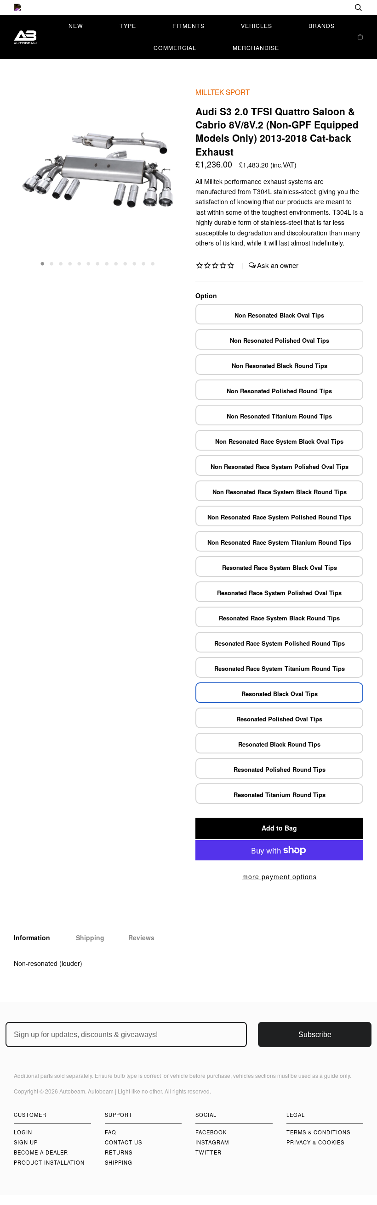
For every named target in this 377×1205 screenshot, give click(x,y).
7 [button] (98, 263)
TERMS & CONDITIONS (318, 1132)
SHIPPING (118, 1162)
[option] (188, 7)
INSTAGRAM (212, 1142)
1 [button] (42, 263)
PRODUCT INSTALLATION (49, 1162)
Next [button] (165, 177)
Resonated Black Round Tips (279, 744)
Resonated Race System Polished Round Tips (279, 643)
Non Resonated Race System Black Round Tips (279, 491)
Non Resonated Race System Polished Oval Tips (279, 466)
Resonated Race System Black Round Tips (279, 618)
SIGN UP (26, 1142)
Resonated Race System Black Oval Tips (279, 567)
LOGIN (23, 1132)
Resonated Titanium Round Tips (280, 794)
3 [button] (61, 263)
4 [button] (70, 263)
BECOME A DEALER (41, 1152)
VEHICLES (256, 25)
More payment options (279, 876)
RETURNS (118, 1152)
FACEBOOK (211, 1132)
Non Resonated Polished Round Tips (279, 390)
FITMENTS (188, 25)
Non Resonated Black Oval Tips (279, 315)
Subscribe (314, 1034)
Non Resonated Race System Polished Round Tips (279, 517)
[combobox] (328, 7)
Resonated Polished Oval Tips (279, 718)
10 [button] (125, 263)
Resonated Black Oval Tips (279, 693)
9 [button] (116, 263)
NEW (76, 25)
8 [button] (107, 263)
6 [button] (88, 263)
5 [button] (79, 263)
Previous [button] (29, 177)
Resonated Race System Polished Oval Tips (279, 592)
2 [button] (52, 263)
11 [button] (134, 263)
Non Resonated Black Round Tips (279, 365)
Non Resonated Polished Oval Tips (279, 340)
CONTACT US (123, 1142)
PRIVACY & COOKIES (315, 1142)
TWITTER (208, 1152)
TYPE (128, 25)
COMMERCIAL (175, 47)
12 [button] (144, 263)
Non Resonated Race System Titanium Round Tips (279, 542)
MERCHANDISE (256, 47)
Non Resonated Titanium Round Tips (279, 416)
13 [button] (153, 263)
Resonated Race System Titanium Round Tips (279, 668)
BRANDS (321, 25)
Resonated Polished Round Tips (280, 769)
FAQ (110, 1132)
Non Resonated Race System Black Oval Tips (279, 441)
